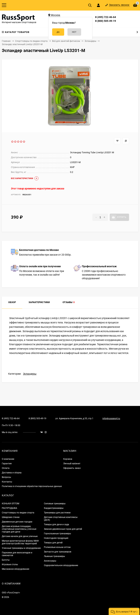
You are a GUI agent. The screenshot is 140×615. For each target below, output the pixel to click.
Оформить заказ (72, 468)
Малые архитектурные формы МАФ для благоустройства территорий (20, 542)
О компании (8, 459)
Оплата (5, 468)
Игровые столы (10, 564)
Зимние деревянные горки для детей (63, 529)
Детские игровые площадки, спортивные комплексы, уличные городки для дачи (19, 529)
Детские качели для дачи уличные (20, 536)
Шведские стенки (11, 517)
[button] (124, 611)
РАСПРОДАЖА (9, 508)
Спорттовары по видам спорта (18, 512)
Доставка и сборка (12, 472)
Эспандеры (29, 373)
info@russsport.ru (111, 418)
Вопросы (6, 477)
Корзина (67, 459)
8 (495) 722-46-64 (105, 17)
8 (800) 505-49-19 (105, 20)
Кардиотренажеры (53, 508)
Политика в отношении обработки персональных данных (32, 486)
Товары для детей (53, 542)
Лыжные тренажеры (54, 556)
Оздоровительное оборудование (61, 565)
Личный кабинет (71, 463)
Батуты (5, 560)
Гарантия (7, 463)
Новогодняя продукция (56, 538)
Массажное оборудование (15, 569)
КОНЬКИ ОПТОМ (10, 503)
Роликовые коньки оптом (57, 547)
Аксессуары (50, 561)
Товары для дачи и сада (56, 524)
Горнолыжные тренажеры (57, 533)
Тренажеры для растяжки (57, 512)
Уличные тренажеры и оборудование (21, 548)
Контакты (7, 481)
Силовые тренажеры (54, 503)
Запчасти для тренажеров (57, 551)
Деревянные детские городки (17, 521)
